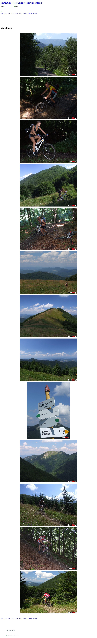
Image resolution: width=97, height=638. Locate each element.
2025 (5, 13)
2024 (9, 13)
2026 (2, 13)
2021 (20, 13)
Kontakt (35, 13)
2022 (16, 13)
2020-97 (24, 13)
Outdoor (30, 13)
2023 (13, 13)
